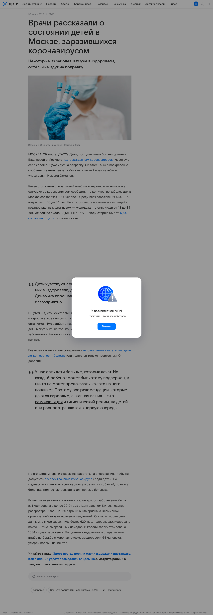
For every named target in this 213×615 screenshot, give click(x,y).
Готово (106, 326)
